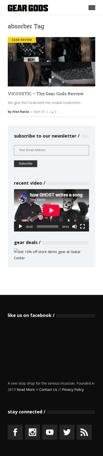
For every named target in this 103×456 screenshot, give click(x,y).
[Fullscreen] (82, 226)
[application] (51, 210)
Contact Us (48, 389)
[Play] (20, 226)
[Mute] (74, 226)
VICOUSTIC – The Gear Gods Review (46, 93)
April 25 (39, 111)
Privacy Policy (73, 389)
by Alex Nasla (18, 111)
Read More (26, 389)
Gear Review (22, 40)
